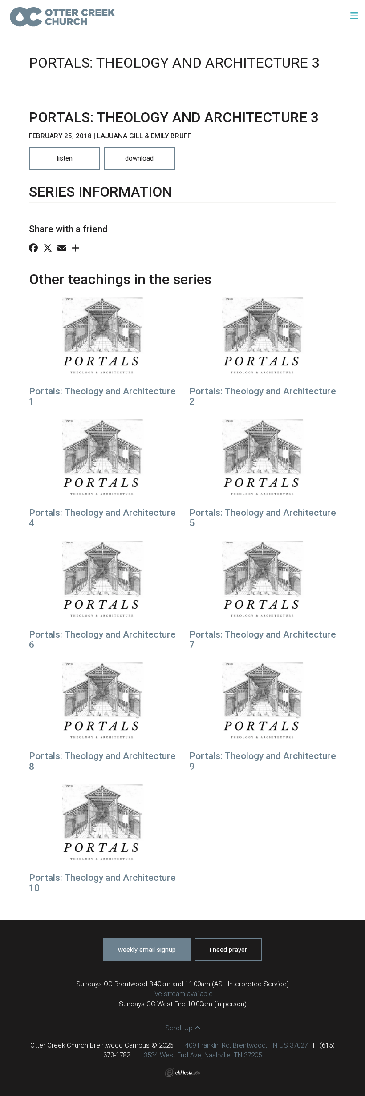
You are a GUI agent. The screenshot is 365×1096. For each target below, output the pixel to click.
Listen (65, 158)
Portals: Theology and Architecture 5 (262, 517)
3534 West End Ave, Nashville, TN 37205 (203, 1055)
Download (139, 158)
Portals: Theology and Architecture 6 (102, 639)
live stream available (182, 994)
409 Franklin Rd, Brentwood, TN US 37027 (246, 1045)
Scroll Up (180, 1028)
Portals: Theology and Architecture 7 (262, 639)
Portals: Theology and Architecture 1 (102, 396)
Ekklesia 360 (182, 1072)
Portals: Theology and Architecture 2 (262, 396)
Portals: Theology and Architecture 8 (102, 761)
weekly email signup (147, 950)
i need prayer (228, 950)
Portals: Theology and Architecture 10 (102, 882)
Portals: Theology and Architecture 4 (102, 517)
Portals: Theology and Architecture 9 (262, 761)
